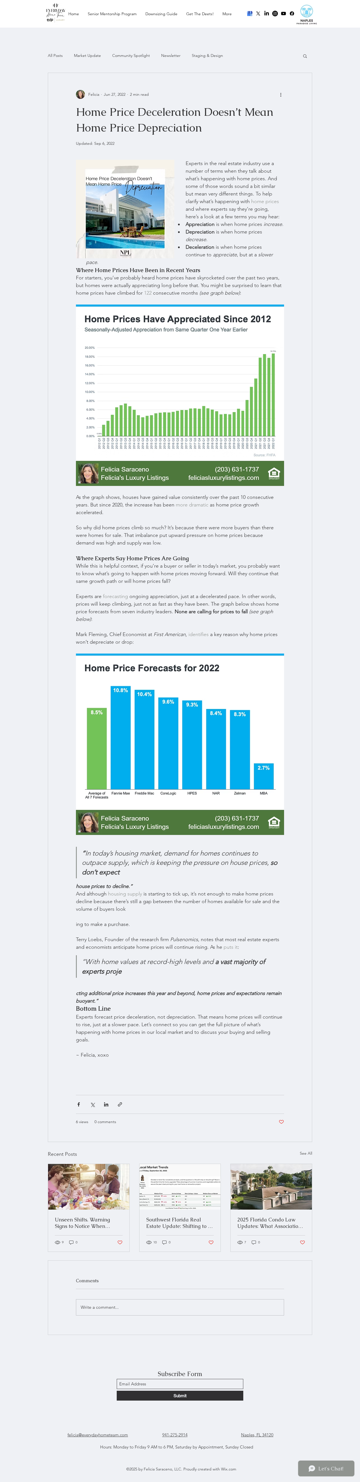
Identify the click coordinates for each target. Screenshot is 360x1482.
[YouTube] (283, 13)
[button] (305, 56)
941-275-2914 (175, 1434)
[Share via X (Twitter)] (92, 1104)
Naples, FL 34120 (257, 1434)
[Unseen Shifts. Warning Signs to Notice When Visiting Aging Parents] (88, 1187)
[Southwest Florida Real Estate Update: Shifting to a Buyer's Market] (180, 1187)
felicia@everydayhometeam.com (98, 1434)
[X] (258, 13)
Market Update (87, 55)
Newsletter (171, 55)
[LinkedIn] (266, 13)
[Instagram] (275, 13)
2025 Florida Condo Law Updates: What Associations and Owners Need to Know (270, 1222)
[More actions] (280, 94)
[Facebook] (292, 13)
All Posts (55, 55)
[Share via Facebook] (78, 1104)
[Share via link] (120, 1104)
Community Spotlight (131, 55)
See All (306, 1153)
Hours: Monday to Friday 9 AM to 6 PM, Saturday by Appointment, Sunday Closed (176, 1447)
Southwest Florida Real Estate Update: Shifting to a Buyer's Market (178, 1222)
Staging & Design (207, 55)
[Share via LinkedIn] (106, 1104)
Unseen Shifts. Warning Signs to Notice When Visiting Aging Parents (82, 1222)
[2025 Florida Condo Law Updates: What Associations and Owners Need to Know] (271, 1187)
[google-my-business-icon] (250, 13)
